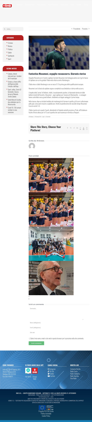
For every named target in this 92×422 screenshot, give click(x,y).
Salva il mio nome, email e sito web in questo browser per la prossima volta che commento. (57, 338)
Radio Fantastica (75, 373)
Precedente (76, 28)
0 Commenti (48, 117)
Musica (10, 46)
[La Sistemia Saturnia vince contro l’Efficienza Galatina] (51, 227)
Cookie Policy (46, 415)
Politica (10, 49)
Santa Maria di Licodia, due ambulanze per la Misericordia (14, 102)
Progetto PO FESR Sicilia (46, 411)
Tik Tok (51, 371)
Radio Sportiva (74, 376)
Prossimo (85, 28)
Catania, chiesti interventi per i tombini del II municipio (14, 76)
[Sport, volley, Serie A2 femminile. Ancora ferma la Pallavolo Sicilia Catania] (51, 159)
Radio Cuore (74, 371)
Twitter (52, 373)
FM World (28, 376)
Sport (43, 117)
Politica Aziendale (46, 413)
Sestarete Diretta (75, 369)
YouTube (52, 376)
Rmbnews (31, 117)
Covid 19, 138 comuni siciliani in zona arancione (14, 110)
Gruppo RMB (35, 377)
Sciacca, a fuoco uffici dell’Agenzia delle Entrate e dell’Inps (14, 84)
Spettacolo (11, 56)
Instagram (52, 369)
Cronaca (10, 43)
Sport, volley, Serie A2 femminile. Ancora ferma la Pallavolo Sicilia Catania (14, 93)
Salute (10, 52)
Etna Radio (73, 378)
